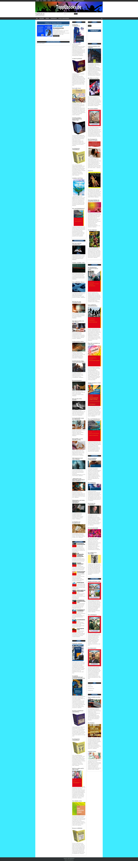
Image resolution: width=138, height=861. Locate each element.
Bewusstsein (55, 25)
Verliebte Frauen (92, 751)
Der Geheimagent (92, 614)
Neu (41, 0)
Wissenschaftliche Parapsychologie (92, 459)
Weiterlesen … (74, 259)
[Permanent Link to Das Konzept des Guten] (74, 630)
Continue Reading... (56, 35)
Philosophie (67, 25)
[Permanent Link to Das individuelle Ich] (74, 621)
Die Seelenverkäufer (93, 108)
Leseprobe (62, 25)
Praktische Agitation (77, 643)
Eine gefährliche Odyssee (78, 282)
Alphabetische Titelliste (60, 0)
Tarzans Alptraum (92, 230)
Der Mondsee (91, 723)
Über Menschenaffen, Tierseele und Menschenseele (80, 555)
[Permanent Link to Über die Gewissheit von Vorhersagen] (74, 573)
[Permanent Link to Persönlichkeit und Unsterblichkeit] (74, 611)
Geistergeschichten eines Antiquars (94, 47)
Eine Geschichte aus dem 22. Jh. (94, 697)
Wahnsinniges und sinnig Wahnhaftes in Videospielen (78, 501)
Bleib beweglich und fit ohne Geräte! (81, 591)
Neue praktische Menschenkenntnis (81, 544)
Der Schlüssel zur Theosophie (92, 553)
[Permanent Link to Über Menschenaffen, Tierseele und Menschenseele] (74, 555)
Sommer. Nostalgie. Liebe (78, 262)
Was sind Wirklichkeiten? (78, 208)
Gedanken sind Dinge (77, 178)
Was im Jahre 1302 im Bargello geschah (77, 439)
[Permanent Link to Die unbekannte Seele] (44, 30)
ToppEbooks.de (40, 14)
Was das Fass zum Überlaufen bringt (76, 302)
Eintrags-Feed (90, 686)
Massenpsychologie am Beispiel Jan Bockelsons (93, 200)
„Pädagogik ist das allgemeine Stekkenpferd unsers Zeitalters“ (78, 479)
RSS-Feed (54, 29)
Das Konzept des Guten (80, 629)
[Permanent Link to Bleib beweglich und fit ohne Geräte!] (74, 592)
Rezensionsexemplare (69, 0)
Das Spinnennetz (92, 648)
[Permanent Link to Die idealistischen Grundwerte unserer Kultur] (74, 602)
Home (37, 18)
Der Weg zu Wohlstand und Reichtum (77, 711)
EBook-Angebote (41, 18)
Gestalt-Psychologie (77, 58)
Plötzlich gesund (80, 582)
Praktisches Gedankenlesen (76, 25)
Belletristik (54, 0)
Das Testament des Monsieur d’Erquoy (92, 139)
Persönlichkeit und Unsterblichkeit (81, 610)
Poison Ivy (90, 170)
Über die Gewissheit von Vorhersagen (81, 572)
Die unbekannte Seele (58, 28)
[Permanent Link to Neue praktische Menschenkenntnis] (74, 545)
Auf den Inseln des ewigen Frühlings (94, 383)
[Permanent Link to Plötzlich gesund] (74, 584)
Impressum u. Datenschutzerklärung (78, 0)
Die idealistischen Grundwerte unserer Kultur (81, 601)
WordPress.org (90, 690)
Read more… (81, 55)
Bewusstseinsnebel (77, 380)
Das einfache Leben (77, 801)
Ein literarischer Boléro (78, 341)
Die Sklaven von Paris (93, 78)
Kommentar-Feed (91, 688)
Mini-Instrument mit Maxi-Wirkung (77, 458)
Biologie (59, 25)
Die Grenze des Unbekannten (91, 504)
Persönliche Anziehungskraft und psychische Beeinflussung (78, 677)
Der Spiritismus (92, 482)
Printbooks (47, 18)
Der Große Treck (76, 88)
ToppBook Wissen (59, 26)
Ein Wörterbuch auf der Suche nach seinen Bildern (78, 361)
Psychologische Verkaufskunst (76, 149)
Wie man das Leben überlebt (77, 399)
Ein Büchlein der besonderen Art (76, 522)
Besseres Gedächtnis (77, 828)
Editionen (44, 0)
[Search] (101, 18)
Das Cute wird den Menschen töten (76, 243)
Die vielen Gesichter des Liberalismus (78, 321)
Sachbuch (49, 0)
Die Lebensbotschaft (93, 528)
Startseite (37, 0)
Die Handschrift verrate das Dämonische (78, 418)
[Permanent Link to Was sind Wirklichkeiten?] (74, 564)
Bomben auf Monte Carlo (94, 581)
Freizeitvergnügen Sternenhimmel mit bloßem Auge (77, 119)
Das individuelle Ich (81, 619)
